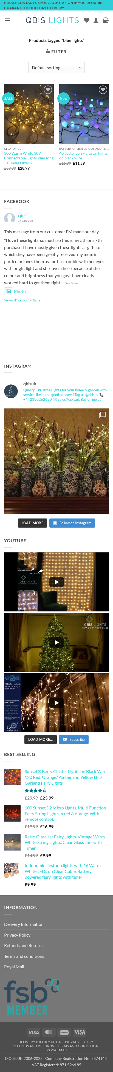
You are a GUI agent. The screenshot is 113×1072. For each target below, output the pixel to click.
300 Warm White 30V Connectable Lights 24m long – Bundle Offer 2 (28, 158)
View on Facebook (16, 300)
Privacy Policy (17, 934)
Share (36, 300)
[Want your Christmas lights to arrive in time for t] (56, 461)
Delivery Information (24, 924)
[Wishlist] (86, 20)
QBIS (22, 215)
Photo (20, 291)
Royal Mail (14, 966)
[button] (7, 20)
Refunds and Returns (24, 945)
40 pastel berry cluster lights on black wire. (83, 156)
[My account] (96, 20)
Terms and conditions (24, 956)
